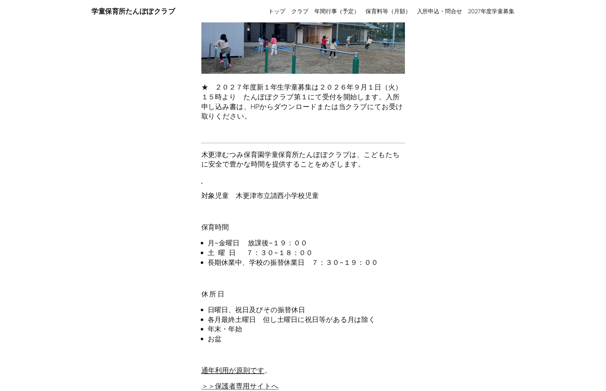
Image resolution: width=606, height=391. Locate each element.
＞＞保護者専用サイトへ (240, 386)
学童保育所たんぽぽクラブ (133, 11)
